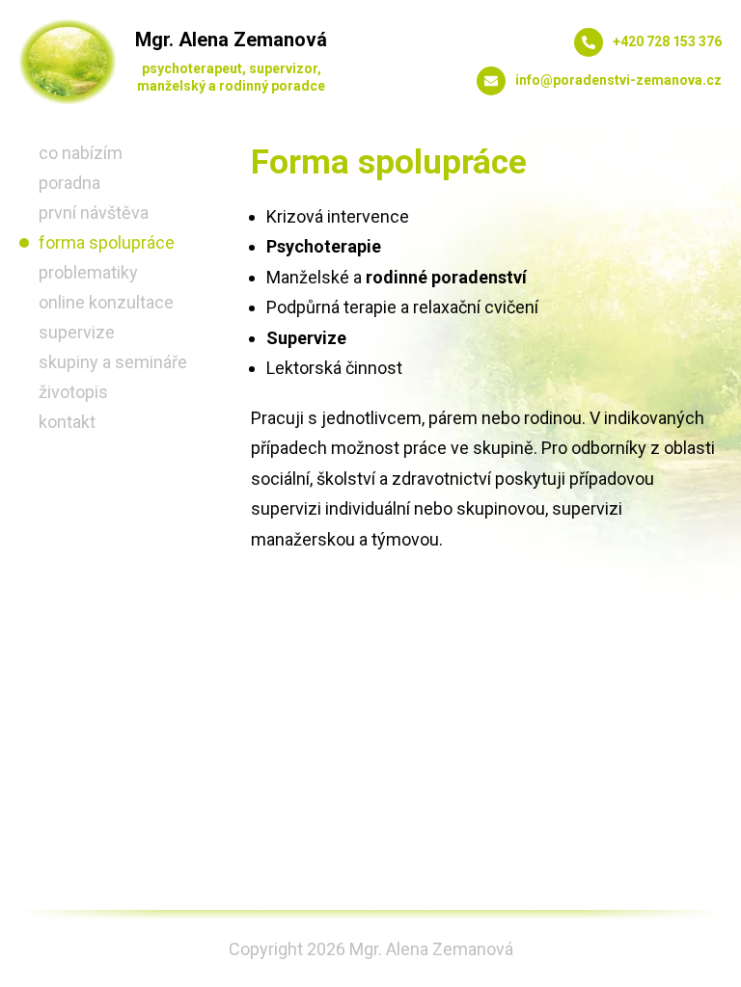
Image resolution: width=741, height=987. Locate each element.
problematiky (88, 272)
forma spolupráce (107, 242)
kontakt (67, 422)
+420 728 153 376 (667, 41)
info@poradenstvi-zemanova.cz (618, 80)
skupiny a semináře (113, 362)
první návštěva (94, 212)
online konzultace (106, 302)
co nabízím (81, 153)
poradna (69, 183)
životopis (73, 392)
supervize (77, 332)
